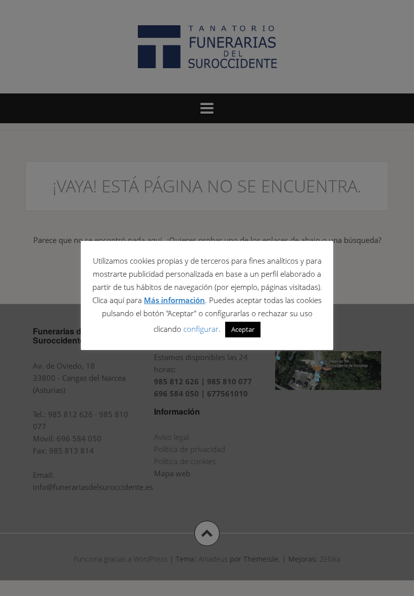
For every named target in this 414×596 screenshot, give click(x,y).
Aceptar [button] (242, 329)
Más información (174, 300)
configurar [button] (201, 329)
